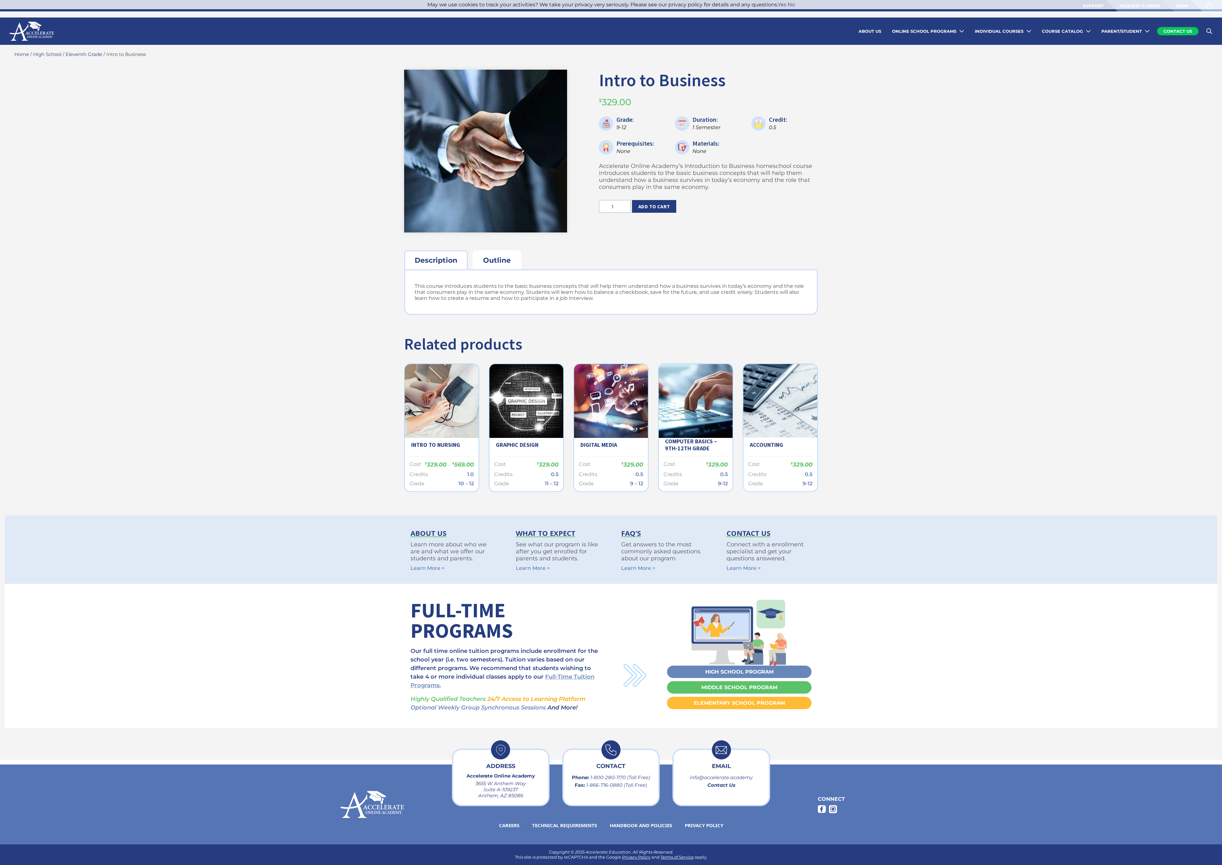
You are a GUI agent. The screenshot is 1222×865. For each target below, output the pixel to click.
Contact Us (721, 785)
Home (21, 54)
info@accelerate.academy (721, 777)
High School (47, 54)
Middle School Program (739, 687)
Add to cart (654, 206)
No (791, 5)
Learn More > (428, 568)
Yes (782, 5)
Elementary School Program (739, 703)
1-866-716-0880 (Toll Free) (616, 785)
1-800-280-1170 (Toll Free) (620, 777)
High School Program (739, 672)
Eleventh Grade (84, 54)
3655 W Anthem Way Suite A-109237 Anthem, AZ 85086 (500, 789)
